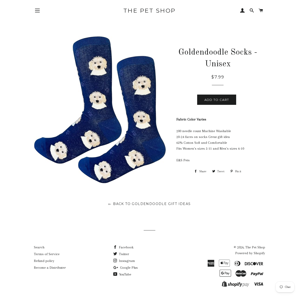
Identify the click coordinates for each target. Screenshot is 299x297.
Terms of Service (47, 254)
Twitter (123, 254)
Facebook (126, 247)
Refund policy (44, 261)
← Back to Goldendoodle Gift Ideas (149, 204)
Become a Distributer (50, 267)
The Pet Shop (149, 10)
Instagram (126, 261)
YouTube (124, 274)
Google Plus (128, 267)
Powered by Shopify (250, 253)
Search (39, 247)
